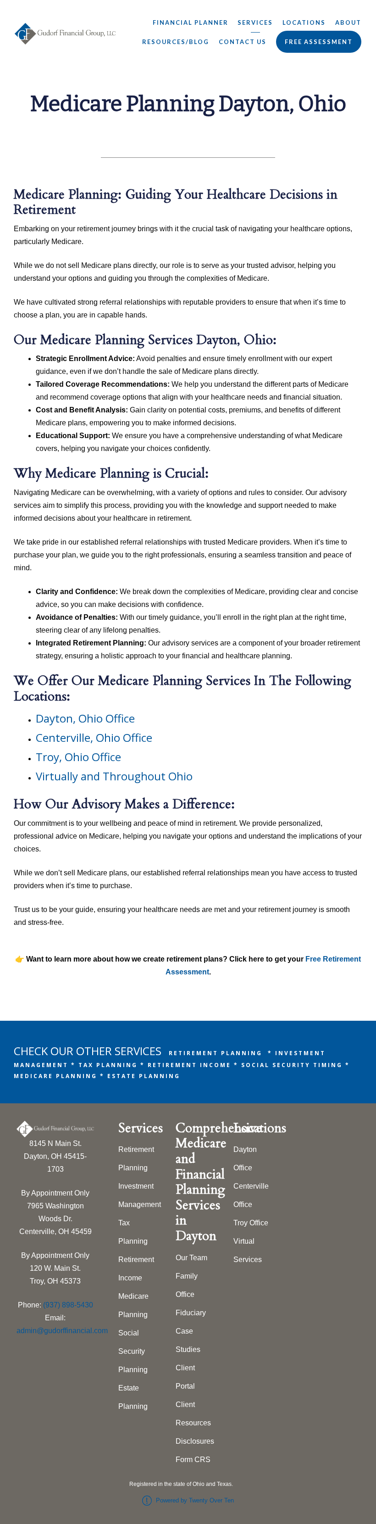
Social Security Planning (133, 1351)
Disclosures (195, 1441)
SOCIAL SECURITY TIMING (292, 1065)
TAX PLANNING (108, 1065)
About (348, 22)
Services (255, 22)
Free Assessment (319, 41)
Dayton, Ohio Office (85, 718)
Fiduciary (191, 1313)
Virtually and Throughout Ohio (114, 776)
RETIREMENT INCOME (189, 1065)
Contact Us (242, 41)
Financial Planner (190, 22)
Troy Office (250, 1223)
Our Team (191, 1258)
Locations (304, 22)
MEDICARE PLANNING (55, 1076)
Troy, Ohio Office (78, 756)
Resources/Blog (175, 41)
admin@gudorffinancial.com (62, 1331)
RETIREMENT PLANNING (215, 1053)
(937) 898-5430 (68, 1305)
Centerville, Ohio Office (94, 737)
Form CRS (193, 1459)
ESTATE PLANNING (143, 1076)
